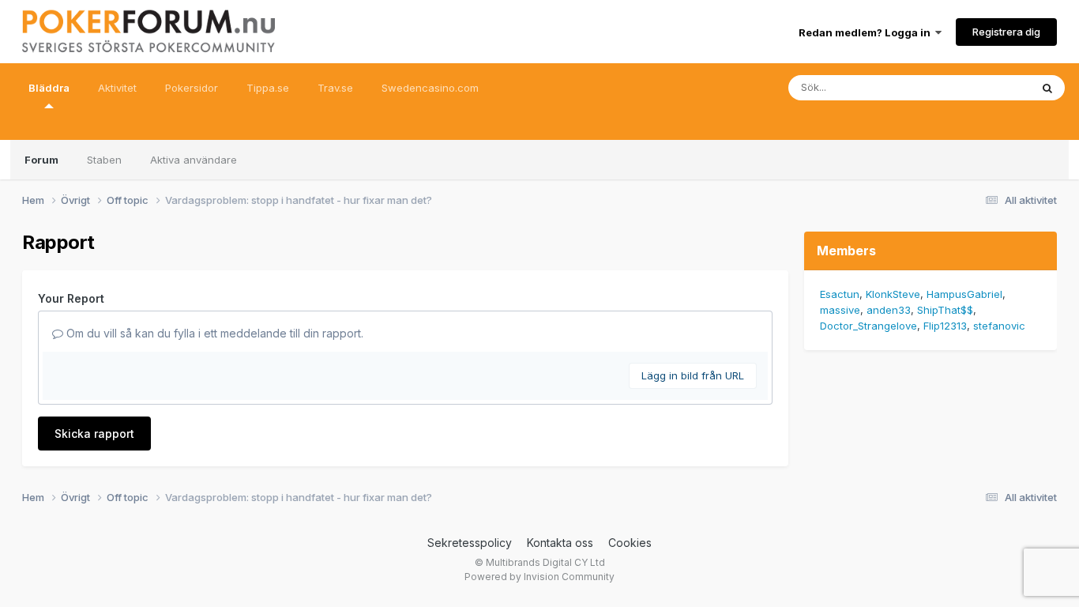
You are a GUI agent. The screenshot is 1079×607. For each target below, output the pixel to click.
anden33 (889, 310)
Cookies (630, 542)
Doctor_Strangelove (868, 325)
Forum (41, 159)
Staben (104, 159)
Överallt (990, 87)
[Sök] (1047, 87)
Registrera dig (1006, 31)
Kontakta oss (560, 542)
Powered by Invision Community (539, 576)
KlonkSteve (893, 294)
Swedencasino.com (430, 87)
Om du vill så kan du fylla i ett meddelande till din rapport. (213, 333)
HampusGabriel (964, 294)
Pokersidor (191, 87)
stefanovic (999, 325)
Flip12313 (945, 325)
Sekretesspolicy (469, 542)
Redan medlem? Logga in (867, 32)
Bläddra (49, 87)
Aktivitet (117, 87)
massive (840, 310)
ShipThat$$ (945, 310)
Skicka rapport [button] (94, 433)
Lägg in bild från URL (692, 375)
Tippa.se (267, 87)
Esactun (839, 294)
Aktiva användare (193, 159)
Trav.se (335, 87)
